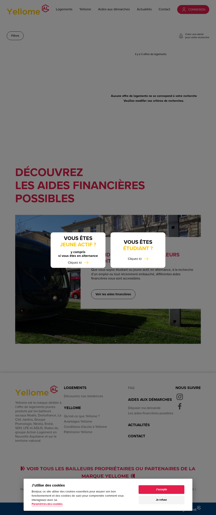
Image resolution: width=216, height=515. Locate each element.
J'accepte (161, 489)
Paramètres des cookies (47, 504)
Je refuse (161, 499)
